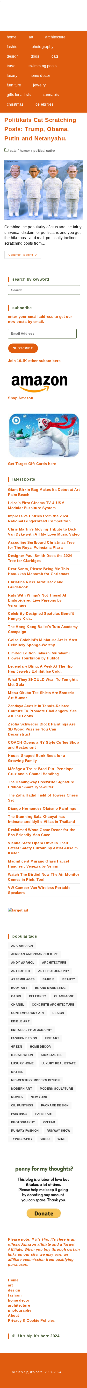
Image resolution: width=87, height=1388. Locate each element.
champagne (64, 996)
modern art (21, 1088)
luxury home (22, 1063)
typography (21, 1139)
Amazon (29, 1244)
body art (19, 988)
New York (39, 1097)
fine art (52, 1038)
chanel (17, 1004)
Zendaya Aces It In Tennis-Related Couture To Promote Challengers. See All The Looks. (42, 711)
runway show (58, 1130)
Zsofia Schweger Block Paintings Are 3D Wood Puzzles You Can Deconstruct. (42, 729)
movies (17, 1097)
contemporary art (27, 1013)
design (58, 1013)
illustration (22, 1055)
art (10, 1285)
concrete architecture (53, 1004)
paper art (44, 1114)
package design (55, 1105)
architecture (54, 962)
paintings (19, 1114)
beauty (68, 979)
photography (23, 1122)
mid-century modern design (35, 1080)
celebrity (37, 996)
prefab (49, 1122)
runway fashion (25, 1130)
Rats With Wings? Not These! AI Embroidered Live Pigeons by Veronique (37, 600)
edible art (20, 1021)
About (13, 1315)
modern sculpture (56, 1088)
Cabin (16, 996)
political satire (44, 150)
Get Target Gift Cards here (32, 464)
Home (13, 1280)
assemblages (23, 979)
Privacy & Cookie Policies (31, 1320)
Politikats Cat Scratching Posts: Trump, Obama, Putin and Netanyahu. (40, 129)
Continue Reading (24, 256)
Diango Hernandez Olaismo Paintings (42, 808)
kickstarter (52, 1055)
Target (69, 1244)
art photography (53, 971)
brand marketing (50, 988)
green (16, 1046)
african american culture (34, 954)
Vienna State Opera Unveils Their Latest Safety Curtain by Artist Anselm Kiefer (43, 848)
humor (25, 150)
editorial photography (31, 1030)
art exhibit (20, 971)
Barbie (48, 979)
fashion (15, 1295)
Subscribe (23, 348)
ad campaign (22, 945)
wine (61, 1139)
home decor (40, 1046)
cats (13, 150)
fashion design (24, 1038)
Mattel (17, 1072)
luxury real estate (59, 1063)
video (45, 1139)
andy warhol (22, 962)
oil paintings (22, 1105)
